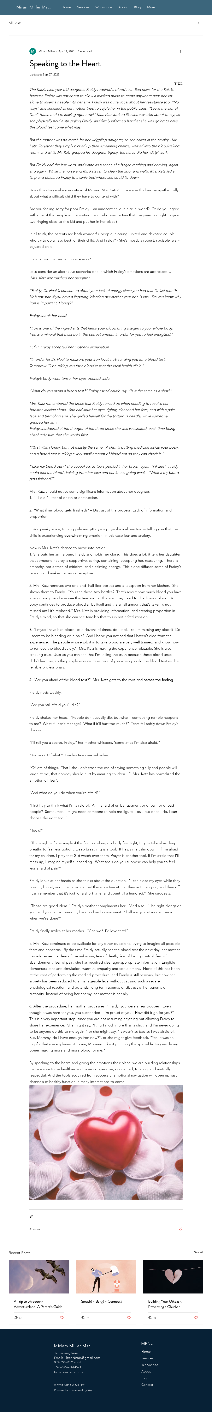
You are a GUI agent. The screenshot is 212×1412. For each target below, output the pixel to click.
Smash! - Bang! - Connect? (101, 1301)
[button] (198, 23)
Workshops (149, 1365)
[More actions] (180, 51)
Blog (144, 1378)
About (146, 1371)
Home (146, 1351)
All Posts (15, 23)
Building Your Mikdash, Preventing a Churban (165, 1304)
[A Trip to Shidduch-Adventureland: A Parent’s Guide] (39, 1276)
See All (198, 1252)
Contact (147, 1385)
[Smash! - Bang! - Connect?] (106, 1276)
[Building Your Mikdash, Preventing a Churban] (173, 1276)
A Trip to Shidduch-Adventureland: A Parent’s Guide (38, 1304)
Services (147, 1358)
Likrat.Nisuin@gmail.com (82, 1358)
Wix (90, 1390)
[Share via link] (31, 1216)
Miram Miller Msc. (33, 7)
